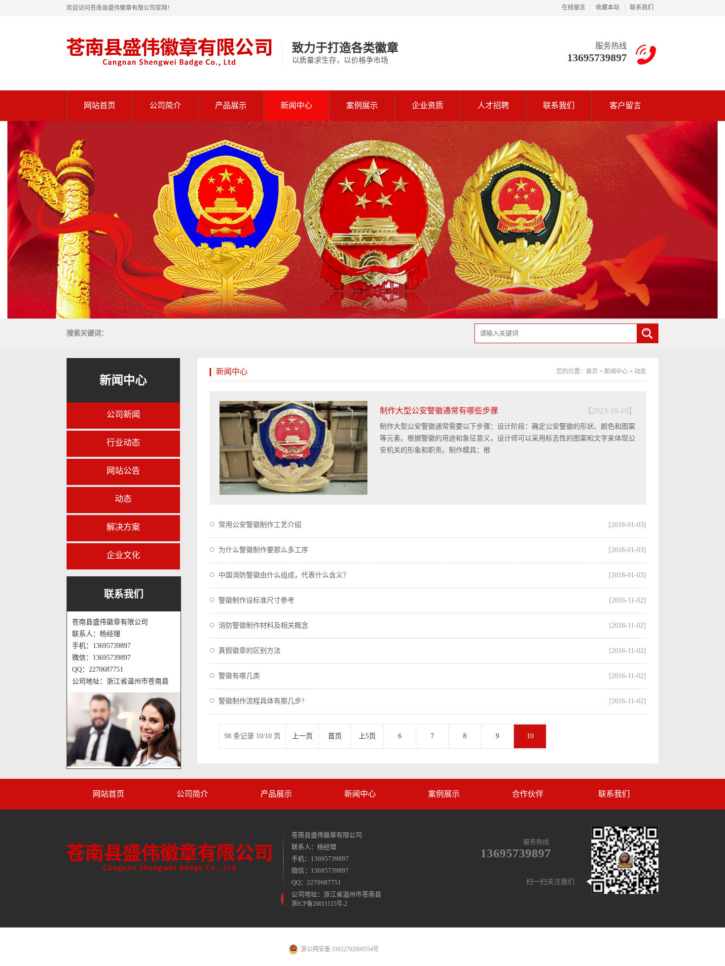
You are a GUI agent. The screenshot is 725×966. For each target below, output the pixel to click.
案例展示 (362, 105)
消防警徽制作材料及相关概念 (263, 625)
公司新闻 (123, 414)
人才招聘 (493, 105)
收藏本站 (607, 7)
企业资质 (427, 105)
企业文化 (123, 555)
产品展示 (231, 105)
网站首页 (99, 105)
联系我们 (641, 7)
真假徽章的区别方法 (249, 650)
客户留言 (625, 105)
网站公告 (123, 471)
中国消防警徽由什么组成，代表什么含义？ (284, 575)
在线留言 (573, 7)
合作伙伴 (528, 794)
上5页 (367, 736)
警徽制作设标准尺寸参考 (256, 600)
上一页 (302, 736)
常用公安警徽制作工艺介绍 (259, 524)
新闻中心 (296, 105)
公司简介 (165, 105)
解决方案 (123, 527)
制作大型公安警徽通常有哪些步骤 (439, 410)
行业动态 (123, 442)
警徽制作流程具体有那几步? (261, 701)
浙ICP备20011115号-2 (319, 903)
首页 (592, 371)
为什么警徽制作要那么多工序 (263, 550)
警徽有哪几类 (239, 676)
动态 (123, 499)
